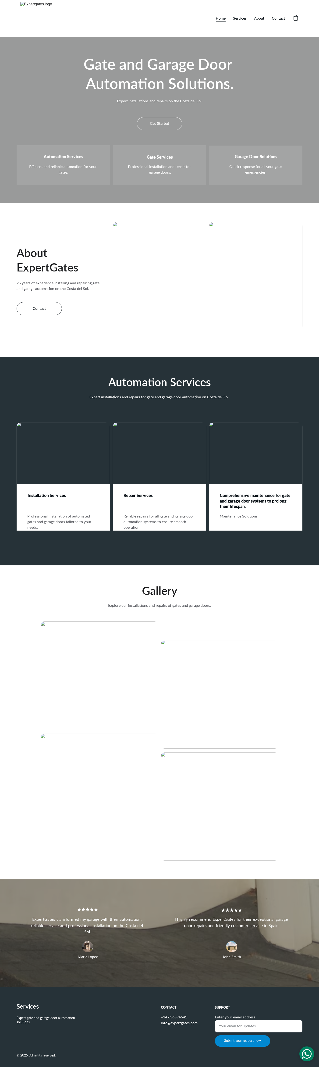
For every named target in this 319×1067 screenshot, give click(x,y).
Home (221, 18)
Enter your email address (235, 1017)
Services (240, 18)
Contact (278, 18)
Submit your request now (242, 1040)
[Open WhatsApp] (306, 1053)
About (259, 18)
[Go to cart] (296, 18)
